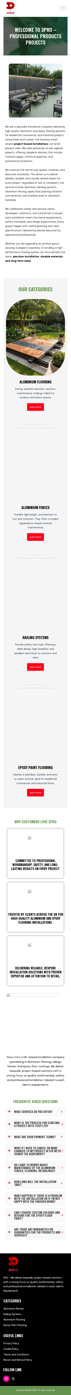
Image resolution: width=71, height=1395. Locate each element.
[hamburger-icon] (63, 7)
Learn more (35, 407)
